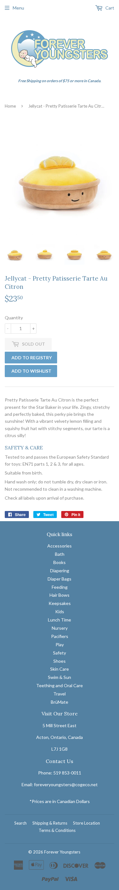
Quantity (14, 317)
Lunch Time (59, 619)
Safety (59, 652)
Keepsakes (60, 603)
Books (59, 562)
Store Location (86, 823)
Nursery (60, 628)
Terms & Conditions (57, 830)
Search (20, 823)
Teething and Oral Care (59, 685)
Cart (109, 7)
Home (10, 106)
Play (60, 644)
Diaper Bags (59, 578)
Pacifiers (59, 636)
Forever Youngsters (62, 851)
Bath (59, 554)
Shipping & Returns (49, 823)
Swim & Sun (59, 677)
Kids (59, 611)
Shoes (59, 661)
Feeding (60, 587)
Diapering (59, 570)
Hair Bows (59, 595)
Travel (59, 693)
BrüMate (59, 702)
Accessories (59, 545)
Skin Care (59, 669)
